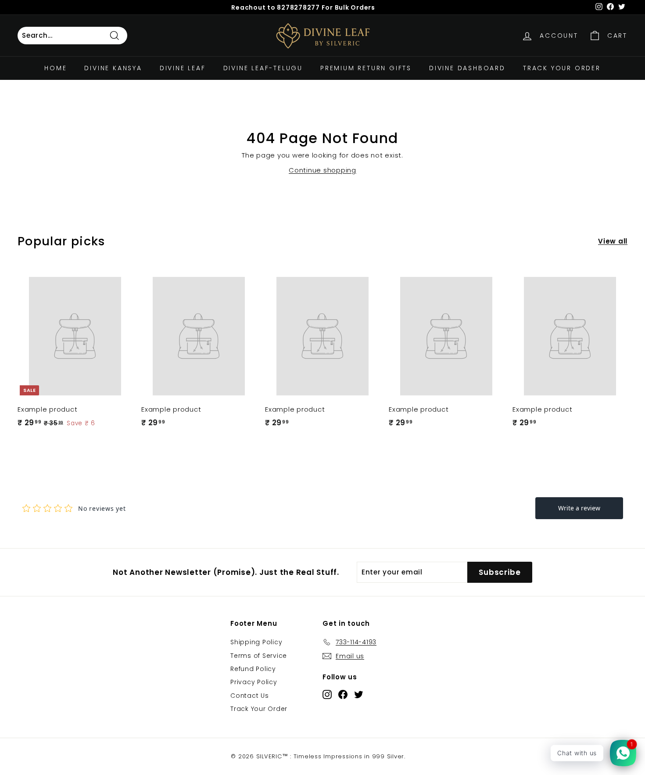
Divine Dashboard (467, 68)
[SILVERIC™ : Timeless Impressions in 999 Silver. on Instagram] (327, 694)
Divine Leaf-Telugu (263, 68)
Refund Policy (253, 668)
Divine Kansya (113, 68)
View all (612, 241)
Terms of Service (258, 655)
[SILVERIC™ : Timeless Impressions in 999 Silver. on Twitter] (358, 694)
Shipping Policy (256, 642)
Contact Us (249, 695)
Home (55, 68)
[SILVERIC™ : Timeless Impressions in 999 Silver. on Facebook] (343, 694)
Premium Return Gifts (366, 68)
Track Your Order (562, 68)
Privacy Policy (253, 682)
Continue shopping (322, 170)
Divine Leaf (183, 68)
